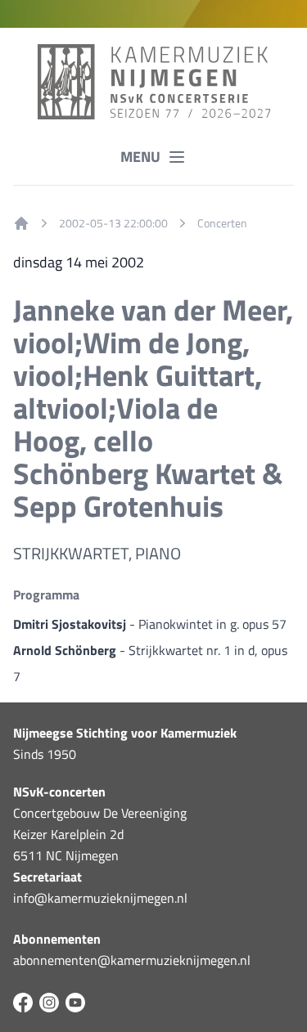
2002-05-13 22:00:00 (113, 223)
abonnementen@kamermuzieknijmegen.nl (132, 960)
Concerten (222, 223)
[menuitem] (21, 223)
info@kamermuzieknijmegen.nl (100, 898)
